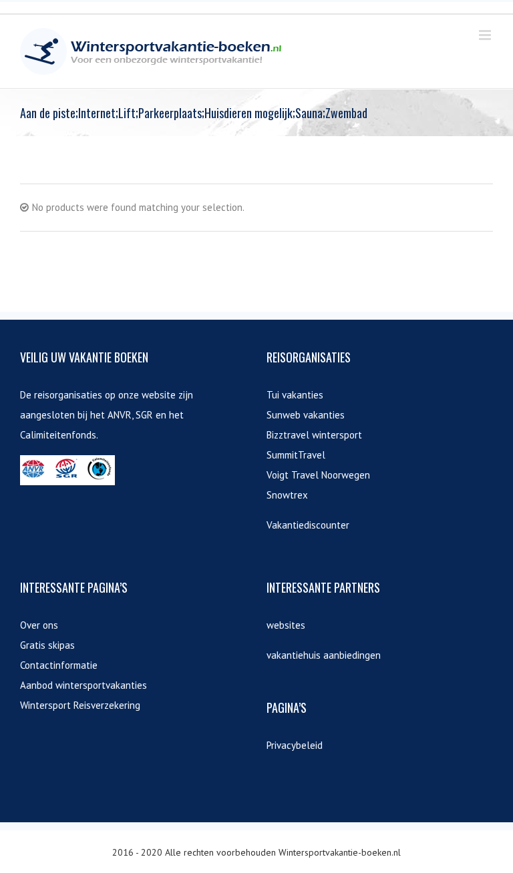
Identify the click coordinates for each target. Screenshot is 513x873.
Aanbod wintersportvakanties (83, 685)
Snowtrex (287, 495)
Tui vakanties (295, 394)
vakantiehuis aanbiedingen (324, 655)
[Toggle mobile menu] (486, 35)
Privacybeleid (295, 745)
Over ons (39, 625)
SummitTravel (296, 455)
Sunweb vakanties (306, 414)
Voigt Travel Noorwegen (318, 475)
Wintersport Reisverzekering (80, 705)
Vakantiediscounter (308, 525)
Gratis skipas (47, 645)
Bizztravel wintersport (314, 434)
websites (286, 625)
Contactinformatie (59, 665)
